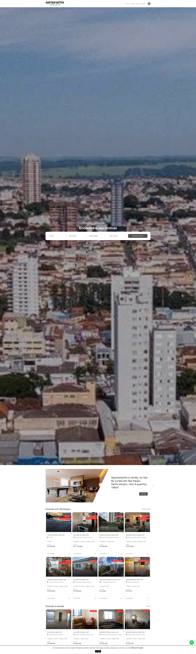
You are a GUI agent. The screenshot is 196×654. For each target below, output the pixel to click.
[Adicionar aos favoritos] (69, 554)
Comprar (132, 3)
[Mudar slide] (70, 522)
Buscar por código (92, 242)
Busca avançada (104, 242)
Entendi (98, 651)
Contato (142, 3)
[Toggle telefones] (149, 3)
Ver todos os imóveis (145, 509)
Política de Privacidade (137, 648)
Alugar (137, 3)
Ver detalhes (143, 492)
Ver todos (148, 606)
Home (127, 3)
